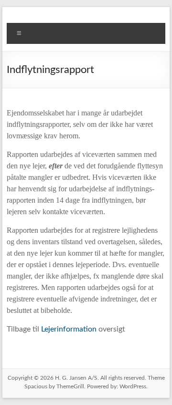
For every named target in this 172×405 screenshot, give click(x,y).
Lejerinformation (69, 329)
